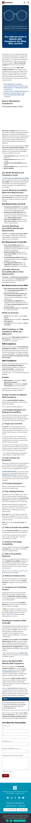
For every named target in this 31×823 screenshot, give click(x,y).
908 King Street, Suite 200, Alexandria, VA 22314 (15, 791)
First (3, 728)
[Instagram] (11, 798)
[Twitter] (15, 798)
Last (3, 734)
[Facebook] (8, 798)
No (11, 820)
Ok (7, 820)
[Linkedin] (19, 798)
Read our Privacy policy (19, 820)
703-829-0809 (10, 793)
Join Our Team (22, 809)
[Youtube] (23, 798)
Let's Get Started (10, 809)
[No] (29, 818)
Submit (5, 775)
